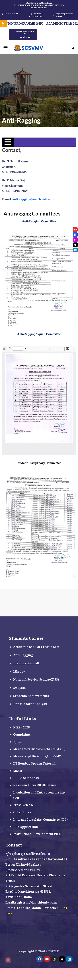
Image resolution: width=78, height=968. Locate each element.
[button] (5, 48)
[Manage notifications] (8, 960)
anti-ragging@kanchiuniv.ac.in (33, 199)
